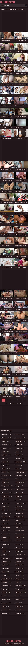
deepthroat (7, 489)
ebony (5, 503)
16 (17, 403)
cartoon (6, 468)
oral (19, 479)
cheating (6, 475)
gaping (6, 544)
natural (20, 458)
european (6, 513)
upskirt (19, 565)
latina (5, 606)
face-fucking (5, 520)
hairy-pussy (7, 558)
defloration (7, 493)
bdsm (5, 465)
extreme (6, 517)
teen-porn (20, 554)
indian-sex (7, 582)
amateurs (6, 438)
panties (20, 489)
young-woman (20, 610)
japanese (6, 592)
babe (5, 451)
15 (13, 403)
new (19, 465)
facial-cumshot (6, 527)
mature (20, 448)
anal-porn (6, 444)
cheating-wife (6, 479)
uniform (20, 561)
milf (19, 451)
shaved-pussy (19, 534)
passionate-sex (20, 493)
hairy (5, 554)
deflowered (7, 496)
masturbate (21, 441)
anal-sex (6, 448)
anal (5, 441)
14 (10, 403)
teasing (19, 548)
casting (5, 472)
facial (5, 523)
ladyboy (6, 603)
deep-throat (7, 486)
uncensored (21, 558)
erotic (5, 506)
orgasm (20, 482)
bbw (5, 462)
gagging (6, 537)
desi (5, 499)
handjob (6, 561)
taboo (19, 541)
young (19, 606)
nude (19, 468)
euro (5, 510)
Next (20, 403)
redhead (20, 520)
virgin (19, 572)
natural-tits (21, 462)
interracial (6, 585)
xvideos (20, 599)
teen (19, 551)
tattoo (19, 544)
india (5, 572)
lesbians (6, 613)
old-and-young (20, 472)
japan (5, 589)
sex (19, 523)
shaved (20, 530)
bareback (6, 455)
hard (5, 565)
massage (20, 438)
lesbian (6, 609)
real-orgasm (19, 514)
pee (19, 499)
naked (19, 455)
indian (5, 575)
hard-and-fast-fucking (6, 569)
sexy (19, 527)
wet (19, 582)
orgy (19, 486)
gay (5, 548)
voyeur (20, 575)
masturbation (19, 445)
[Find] (26, 5)
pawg (19, 496)
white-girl (20, 589)
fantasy (6, 534)
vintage (19, 568)
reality (19, 517)
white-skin (21, 592)
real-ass (20, 510)
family (6, 530)
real (19, 506)
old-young (21, 475)
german (6, 551)
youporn (20, 613)
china (5, 482)
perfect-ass (21, 503)
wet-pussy (21, 585)
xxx (19, 603)
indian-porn (7, 579)
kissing (6, 599)
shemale (20, 537)
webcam (20, 579)
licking (20, 434)
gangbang (7, 541)
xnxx (19, 596)
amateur (6, 434)
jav (5, 596)
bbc (5, 458)
